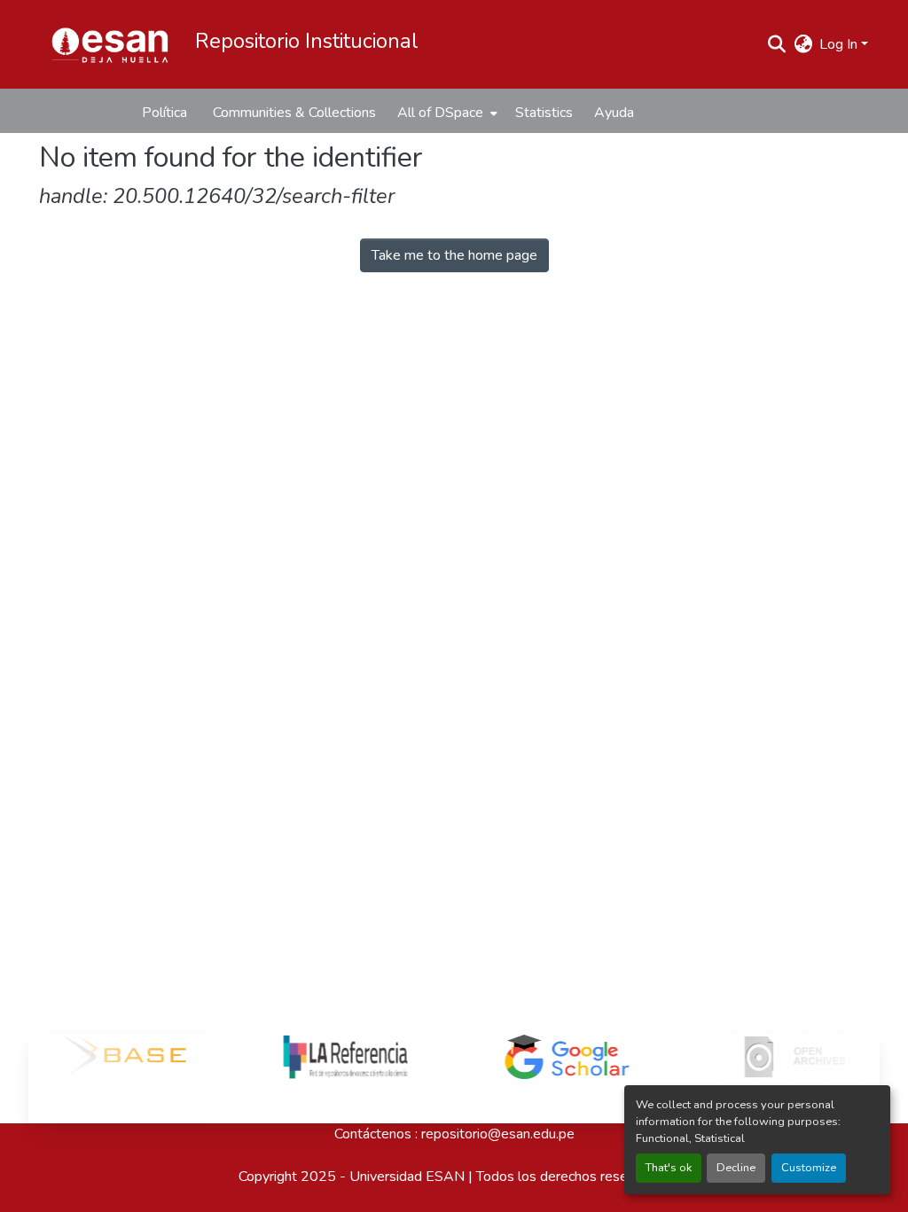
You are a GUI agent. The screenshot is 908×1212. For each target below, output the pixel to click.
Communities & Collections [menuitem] (294, 112)
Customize (808, 1168)
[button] (110, 44)
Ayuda (614, 112)
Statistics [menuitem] (544, 112)
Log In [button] (840, 44)
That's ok (669, 1168)
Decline (735, 1168)
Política (164, 112)
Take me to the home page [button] (454, 255)
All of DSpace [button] (440, 112)
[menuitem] (445, 112)
